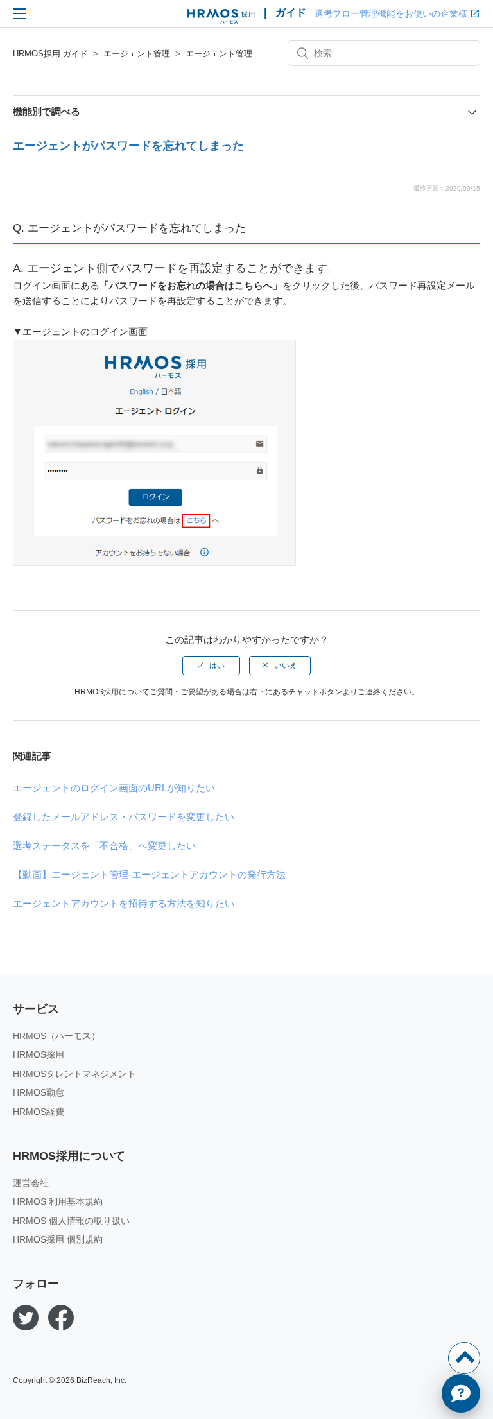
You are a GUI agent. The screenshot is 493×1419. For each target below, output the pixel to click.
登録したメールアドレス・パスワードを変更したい (123, 816)
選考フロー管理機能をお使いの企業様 (391, 13)
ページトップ (464, 1358)
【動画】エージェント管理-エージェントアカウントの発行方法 (149, 874)
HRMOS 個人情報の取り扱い (71, 1221)
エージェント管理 (136, 53)
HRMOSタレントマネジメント (74, 1074)
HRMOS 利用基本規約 (58, 1201)
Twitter (26, 1317)
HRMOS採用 (38, 1054)
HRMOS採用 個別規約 (58, 1239)
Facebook (61, 1317)
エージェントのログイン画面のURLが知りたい (114, 787)
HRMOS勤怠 (38, 1092)
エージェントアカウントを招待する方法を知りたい (123, 903)
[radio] (211, 665)
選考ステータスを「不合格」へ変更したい (104, 845)
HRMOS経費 (38, 1111)
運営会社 (31, 1183)
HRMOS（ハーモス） (56, 1036)
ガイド (290, 12)
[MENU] (19, 13)
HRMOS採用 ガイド (50, 53)
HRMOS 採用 (221, 16)
